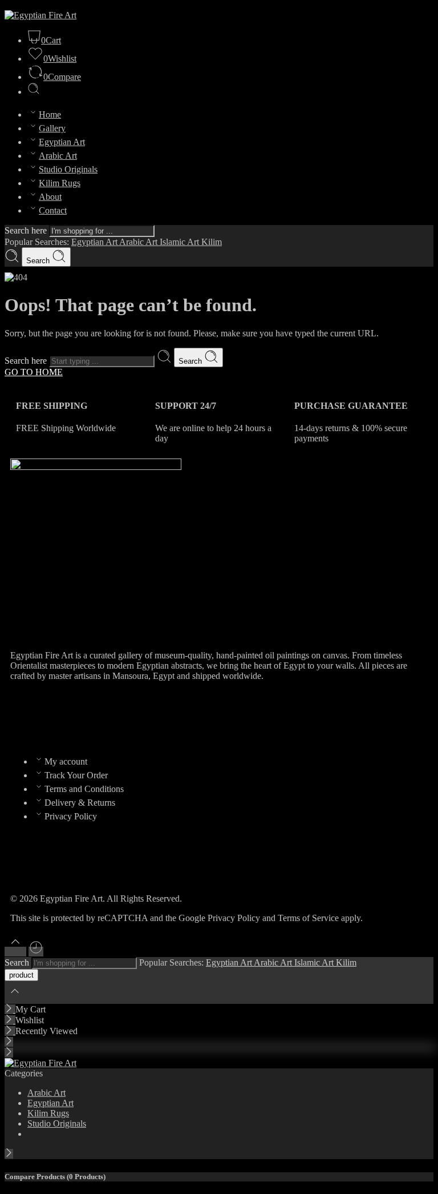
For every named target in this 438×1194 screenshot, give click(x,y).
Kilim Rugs (59, 183)
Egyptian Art (62, 142)
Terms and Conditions (84, 789)
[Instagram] (86, 716)
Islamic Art (180, 242)
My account (65, 761)
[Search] (33, 92)
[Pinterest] (117, 716)
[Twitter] (55, 716)
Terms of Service (308, 918)
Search (39, 260)
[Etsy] (147, 716)
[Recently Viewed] (36, 951)
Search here (27, 230)
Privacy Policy (70, 816)
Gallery (52, 128)
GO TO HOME (34, 372)
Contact (53, 210)
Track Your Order (76, 775)
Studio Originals (68, 169)
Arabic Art (58, 155)
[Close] (10, 1009)
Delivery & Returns (79, 802)
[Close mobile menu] (9, 1053)
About (50, 197)
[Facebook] (24, 716)
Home (50, 114)
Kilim (211, 242)
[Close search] (15, 998)
